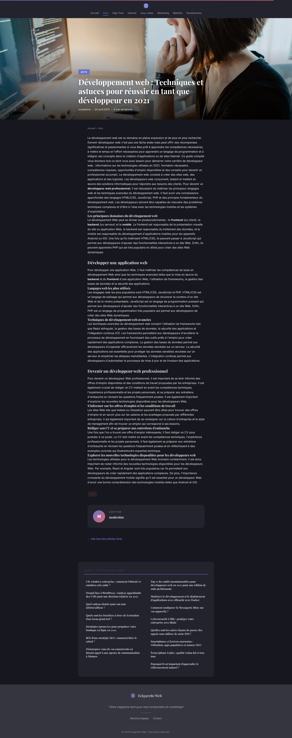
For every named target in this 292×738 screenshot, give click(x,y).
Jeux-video (146, 13)
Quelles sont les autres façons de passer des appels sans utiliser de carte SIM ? (176, 631)
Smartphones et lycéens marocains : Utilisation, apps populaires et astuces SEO (176, 643)
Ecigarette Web (150, 695)
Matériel (177, 13)
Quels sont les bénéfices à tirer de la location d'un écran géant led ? (112, 617)
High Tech (118, 13)
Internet (132, 13)
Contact (157, 718)
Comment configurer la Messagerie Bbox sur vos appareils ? (177, 609)
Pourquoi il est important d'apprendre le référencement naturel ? (175, 665)
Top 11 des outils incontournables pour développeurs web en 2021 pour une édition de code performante (178, 585)
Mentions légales (139, 718)
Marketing (163, 13)
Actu (105, 13)
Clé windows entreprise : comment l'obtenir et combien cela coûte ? (113, 583)
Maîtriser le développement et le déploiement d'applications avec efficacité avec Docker (178, 598)
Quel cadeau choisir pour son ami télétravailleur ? (106, 605)
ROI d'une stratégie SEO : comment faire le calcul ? (111, 639)
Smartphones (194, 13)
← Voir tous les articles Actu (105, 538)
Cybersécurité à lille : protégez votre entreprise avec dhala (172, 620)
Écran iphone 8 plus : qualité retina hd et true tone (177, 654)
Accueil (95, 13)
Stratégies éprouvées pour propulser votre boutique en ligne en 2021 (111, 628)
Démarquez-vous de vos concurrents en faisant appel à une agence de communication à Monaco (113, 652)
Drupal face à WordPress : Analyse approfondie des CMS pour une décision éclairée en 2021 (113, 594)
